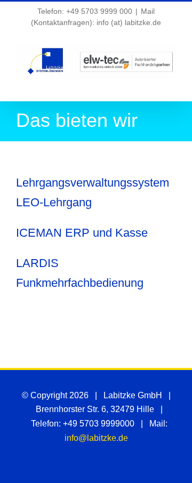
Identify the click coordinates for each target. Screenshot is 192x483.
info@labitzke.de (96, 437)
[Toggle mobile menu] (171, 84)
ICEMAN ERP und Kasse (82, 232)
